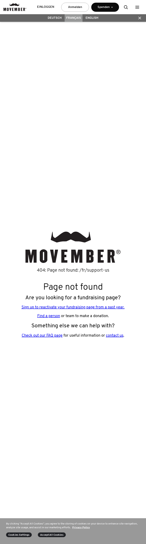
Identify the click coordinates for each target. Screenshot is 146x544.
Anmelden (75, 7)
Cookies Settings (18, 535)
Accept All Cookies (51, 535)
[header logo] (15, 7)
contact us (114, 336)
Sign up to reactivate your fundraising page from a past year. (73, 307)
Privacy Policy (81, 527)
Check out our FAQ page (42, 336)
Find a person (48, 316)
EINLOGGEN (45, 7)
